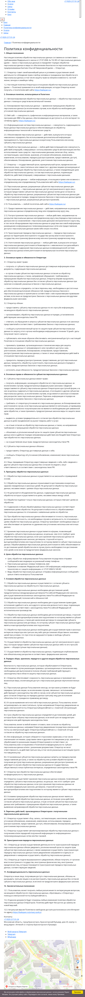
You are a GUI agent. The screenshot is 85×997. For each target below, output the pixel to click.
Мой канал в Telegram (17, 931)
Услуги (10, 4)
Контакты (12, 12)
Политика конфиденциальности (17, 27)
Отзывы (11, 9)
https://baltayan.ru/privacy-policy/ (27, 912)
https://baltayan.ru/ (43, 90)
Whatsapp (12, 937)
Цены (10, 6)
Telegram (11, 934)
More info (68, 994)
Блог (10, 14)
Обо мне (11, 1)
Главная (7, 25)
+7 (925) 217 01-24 (71, 1)
